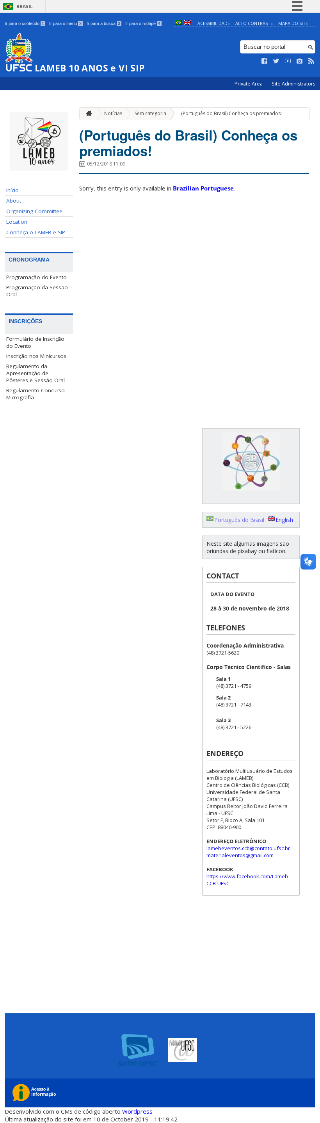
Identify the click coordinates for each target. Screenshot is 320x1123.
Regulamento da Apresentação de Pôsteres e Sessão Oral (35, 373)
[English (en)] (187, 23)
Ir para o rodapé (142, 23)
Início (12, 190)
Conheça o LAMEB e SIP (35, 232)
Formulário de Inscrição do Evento (35, 342)
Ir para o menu (65, 23)
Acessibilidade (213, 23)
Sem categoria (150, 113)
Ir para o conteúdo (24, 23)
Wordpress (137, 1111)
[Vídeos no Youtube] (288, 61)
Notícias (113, 113)
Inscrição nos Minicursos (36, 356)
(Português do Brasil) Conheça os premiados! (231, 113)
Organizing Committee (34, 211)
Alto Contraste (254, 23)
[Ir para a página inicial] (87, 114)
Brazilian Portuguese (203, 188)
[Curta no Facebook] (264, 61)
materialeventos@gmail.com (240, 855)
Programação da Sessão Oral (37, 291)
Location (16, 221)
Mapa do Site (293, 23)
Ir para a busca (103, 23)
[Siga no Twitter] (276, 61)
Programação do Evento (36, 277)
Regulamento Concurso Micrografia (35, 394)
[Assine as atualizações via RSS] (311, 61)
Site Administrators (293, 83)
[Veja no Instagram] (300, 61)
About (13, 200)
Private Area (249, 83)
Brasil (24, 6)
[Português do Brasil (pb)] (178, 23)
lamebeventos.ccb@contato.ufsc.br (248, 848)
